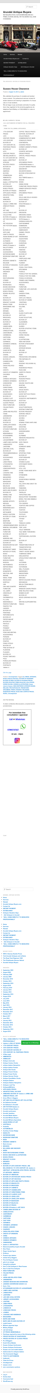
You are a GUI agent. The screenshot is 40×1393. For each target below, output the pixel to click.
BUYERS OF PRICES (9, 1205)
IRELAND (6, 688)
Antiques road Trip (9, 1085)
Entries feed (7, 1377)
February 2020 (7, 974)
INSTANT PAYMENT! (9, 63)
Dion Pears (6, 1249)
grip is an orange (8, 1262)
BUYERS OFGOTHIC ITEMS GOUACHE (14, 682)
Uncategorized (13, 677)
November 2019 (8, 979)
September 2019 (8, 983)
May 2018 (6, 1003)
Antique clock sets (9, 1061)
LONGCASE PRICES (9, 1310)
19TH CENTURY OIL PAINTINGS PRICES (16, 1052)
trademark (6, 1358)
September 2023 (8, 970)
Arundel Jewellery (8, 1113)
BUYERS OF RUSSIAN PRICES (23, 680)
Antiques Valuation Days (10, 67)
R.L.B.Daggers (7, 1341)
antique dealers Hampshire (11, 1065)
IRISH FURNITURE (9, 1271)
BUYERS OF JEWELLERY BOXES (14, 1199)
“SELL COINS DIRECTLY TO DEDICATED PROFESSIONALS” (15, 73)
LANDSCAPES (7, 1293)
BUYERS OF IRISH (8, 680)
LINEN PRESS (7, 1303)
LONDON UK (7, 1308)
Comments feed (8, 1379)
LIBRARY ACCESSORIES (11, 1299)
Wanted (20, 54)
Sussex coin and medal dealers (13, 1349)
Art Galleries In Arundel (10, 1105)
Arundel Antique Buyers (17, 12)
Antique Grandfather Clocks (12, 1078)
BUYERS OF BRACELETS (11, 1183)
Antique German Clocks (10, 1076)
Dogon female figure (9, 1251)
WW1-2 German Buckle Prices (12, 954)
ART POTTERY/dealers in (11, 1107)
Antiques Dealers (8, 1080)
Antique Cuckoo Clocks (10, 1063)
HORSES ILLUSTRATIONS (21, 684)
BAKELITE (6, 1133)
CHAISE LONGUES (9, 1227)
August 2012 (7, 1031)
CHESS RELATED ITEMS (11, 1231)
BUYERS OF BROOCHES (11, 1185)
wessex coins (7, 1365)
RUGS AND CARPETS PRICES (25, 692)
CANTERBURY (7, 1214)
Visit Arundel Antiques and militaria (14, 956)
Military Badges (8, 1328)
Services (12, 54)
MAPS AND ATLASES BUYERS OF (14, 1321)
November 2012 (8, 1025)
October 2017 (7, 1014)
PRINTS (13, 690)
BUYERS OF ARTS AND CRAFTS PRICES (16, 1181)
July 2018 (6, 999)
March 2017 (6, 1016)
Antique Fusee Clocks (10, 1074)
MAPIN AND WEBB (9, 1319)
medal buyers (7, 1323)
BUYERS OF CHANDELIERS (12, 1190)
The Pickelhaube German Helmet (13, 960)
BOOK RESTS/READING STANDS (13, 1153)
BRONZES (6, 1161)
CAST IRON (6, 1220)
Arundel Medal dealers (10, 1115)
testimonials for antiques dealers (13, 1352)
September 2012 (8, 1029)
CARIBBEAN (7, 1216)
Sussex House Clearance (16, 88)
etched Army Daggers (10, 1258)
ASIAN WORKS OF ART (10, 1122)
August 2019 (7, 985)
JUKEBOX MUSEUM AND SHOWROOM (15, 1282)
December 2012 (8, 1023)
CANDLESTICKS (8, 1212)
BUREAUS (6, 1164)
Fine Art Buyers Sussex (10, 1260)
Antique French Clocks (10, 1072)
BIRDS (5, 1150)
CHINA (5, 1236)
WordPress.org (8, 1381)
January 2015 (7, 1020)
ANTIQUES (33, 677)
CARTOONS (7, 1218)
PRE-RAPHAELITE (14, 688)
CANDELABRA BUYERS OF (11, 1210)
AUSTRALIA (7, 1124)
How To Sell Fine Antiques (11, 1269)
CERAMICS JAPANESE (10, 1225)
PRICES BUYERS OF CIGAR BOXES (14, 1336)
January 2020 (7, 977)
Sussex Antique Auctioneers (12, 1345)
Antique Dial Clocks (9, 1070)
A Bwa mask (7, 1054)
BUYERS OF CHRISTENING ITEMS (14, 1192)
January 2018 (7, 1007)
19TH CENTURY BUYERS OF (12, 1050)
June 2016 (6, 1018)
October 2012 (7, 1027)
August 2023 (7, 972)
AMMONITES (7, 1056)
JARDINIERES (7, 1279)
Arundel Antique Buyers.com (11, 58)
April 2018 (6, 1005)
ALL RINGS (26, 677)
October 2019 (7, 981)
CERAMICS (6, 1223)
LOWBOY (6, 1312)
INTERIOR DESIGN (29, 686)
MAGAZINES (7, 1317)
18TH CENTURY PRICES (10, 1048)
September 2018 (8, 994)
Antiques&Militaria (9, 1087)
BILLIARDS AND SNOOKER (11, 1148)
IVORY (5, 1275)
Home (5, 54)
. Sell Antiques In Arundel (27, 67)
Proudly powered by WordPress (20, 1389)
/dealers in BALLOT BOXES (12, 1043)
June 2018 (6, 1001)
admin (22, 92)
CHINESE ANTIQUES (9, 1238)
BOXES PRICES (8, 1157)
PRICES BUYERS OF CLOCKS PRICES (15, 1338)
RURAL (5, 693)
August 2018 (7, 996)
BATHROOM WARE (9, 1135)
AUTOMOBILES (8, 1129)
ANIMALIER (6, 1059)
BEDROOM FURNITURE (10, 1137)
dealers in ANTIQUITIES (10, 1244)
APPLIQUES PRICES (9, 1089)
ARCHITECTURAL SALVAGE (12, 1091)
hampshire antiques (9, 1264)
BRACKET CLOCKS (9, 1159)
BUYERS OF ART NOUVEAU (12, 1179)
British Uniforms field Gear (11, 678)
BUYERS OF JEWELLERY (11, 1196)
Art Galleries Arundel (9, 1102)
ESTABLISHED (22, 63)
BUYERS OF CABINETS (10, 1188)
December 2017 (8, 1009)
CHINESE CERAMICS (10, 1240)
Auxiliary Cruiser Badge (10, 1131)
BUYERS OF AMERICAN (10, 1175)
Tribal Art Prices (8, 1360)
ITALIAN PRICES (8, 1273)
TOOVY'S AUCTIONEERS (11, 1356)
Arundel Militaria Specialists (12, 1120)
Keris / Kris (6, 1286)
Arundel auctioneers (9, 1111)
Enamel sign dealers (9, 1255)
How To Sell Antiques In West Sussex (15, 1266)
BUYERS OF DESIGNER (26, 678)
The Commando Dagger (10, 1354)
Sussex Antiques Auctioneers (12, 1347)
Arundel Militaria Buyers (10, 1118)
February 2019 (7, 988)
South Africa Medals (9, 1343)
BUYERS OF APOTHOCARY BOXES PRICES (17, 1177)
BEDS (5, 1140)
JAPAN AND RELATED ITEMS (12, 1277)
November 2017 (8, 1012)
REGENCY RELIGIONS (22, 690)
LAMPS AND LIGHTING (10, 1290)
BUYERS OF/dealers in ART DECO (14, 1207)
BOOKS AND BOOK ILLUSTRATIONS (14, 1155)
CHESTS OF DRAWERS (10, 1234)
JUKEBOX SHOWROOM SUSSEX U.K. (15, 1284)
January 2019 (7, 990)
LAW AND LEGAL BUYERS (11, 1297)
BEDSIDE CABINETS (9, 1142)
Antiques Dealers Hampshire (12, 1083)
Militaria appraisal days (10, 1325)
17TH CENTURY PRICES (10, 1045)
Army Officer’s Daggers (10, 1098)
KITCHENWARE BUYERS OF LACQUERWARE (17, 1288)
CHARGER (6, 1229)
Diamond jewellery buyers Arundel (14, 1247)
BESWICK (6, 1146)
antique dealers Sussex (10, 1067)
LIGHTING (6, 1301)
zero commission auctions (11, 1367)
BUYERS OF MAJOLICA (10, 1203)
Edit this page (7, 672)
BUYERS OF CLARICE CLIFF (12, 1194)
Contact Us (25, 58)
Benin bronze (7, 1144)
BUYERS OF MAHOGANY (11, 1201)
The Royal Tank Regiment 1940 (13, 958)
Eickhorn (6, 1253)
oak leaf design (8, 1330)
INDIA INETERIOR (18, 686)
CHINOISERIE (7, 1242)
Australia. (6, 1126)
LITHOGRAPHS (8, 1306)
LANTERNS (6, 1295)
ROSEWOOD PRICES (9, 692)
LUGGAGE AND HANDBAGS (12, 1314)
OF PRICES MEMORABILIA (11, 1332)
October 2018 (7, 992)
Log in (5, 1375)
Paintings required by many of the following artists (19, 1334)
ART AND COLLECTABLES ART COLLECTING (17, 1100)
